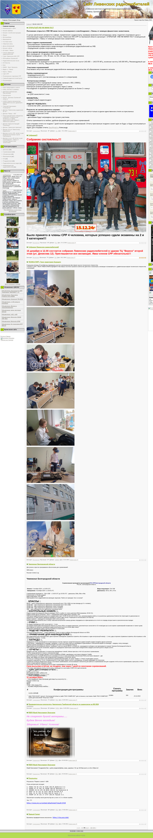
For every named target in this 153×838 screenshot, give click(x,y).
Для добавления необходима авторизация (12, 210)
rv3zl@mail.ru (35, 671)
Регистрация (12, 20)
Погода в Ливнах (5, 336)
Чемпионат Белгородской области (41, 564)
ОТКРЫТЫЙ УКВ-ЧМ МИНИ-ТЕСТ (41, 28)
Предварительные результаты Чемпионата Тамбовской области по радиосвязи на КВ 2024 (63, 704)
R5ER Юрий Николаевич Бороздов (41, 713)
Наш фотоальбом (12, 261)
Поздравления (7, 161)
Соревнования (7, 152)
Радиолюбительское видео (11, 163)
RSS (150, 20)
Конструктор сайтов (74, 835)
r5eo (56, 131)
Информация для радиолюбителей (8, 166)
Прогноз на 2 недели (7, 340)
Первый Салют (34, 814)
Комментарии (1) (72, 131)
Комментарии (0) (72, 242)
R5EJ (56, 700)
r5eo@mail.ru (53, 127)
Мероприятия (7, 156)
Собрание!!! (32, 135)
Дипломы (6, 149)
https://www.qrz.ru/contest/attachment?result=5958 (46, 803)
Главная (4, 20)
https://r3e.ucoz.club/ (61, 817)
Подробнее (30, 706)
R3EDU (57, 708)
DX (4, 158)
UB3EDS (57, 559)
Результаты (32, 778)
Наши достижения (12, 250)
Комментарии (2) (71, 257)
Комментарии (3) (74, 559)
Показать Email (44, 674)
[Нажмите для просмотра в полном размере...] (50, 305)
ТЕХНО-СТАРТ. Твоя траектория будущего (44, 262)
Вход (18, 20)
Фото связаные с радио (12, 227)
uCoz (83, 835)
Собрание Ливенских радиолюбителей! (43, 247)
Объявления (7, 154)
